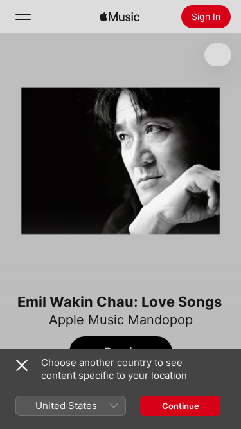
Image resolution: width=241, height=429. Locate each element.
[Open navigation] (23, 17)
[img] (119, 17)
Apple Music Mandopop (121, 319)
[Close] (22, 365)
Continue (180, 406)
